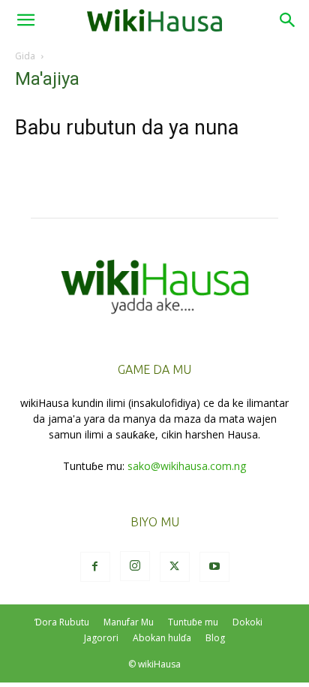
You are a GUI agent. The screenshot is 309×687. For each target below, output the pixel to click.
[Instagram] (135, 566)
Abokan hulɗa (162, 637)
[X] (175, 567)
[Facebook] (95, 567)
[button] (26, 20)
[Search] (288, 20)
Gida (25, 56)
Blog (215, 637)
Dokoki (247, 622)
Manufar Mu (129, 622)
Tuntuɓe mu (193, 622)
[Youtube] (215, 567)
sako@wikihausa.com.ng (187, 466)
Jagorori (101, 637)
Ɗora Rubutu (61, 622)
